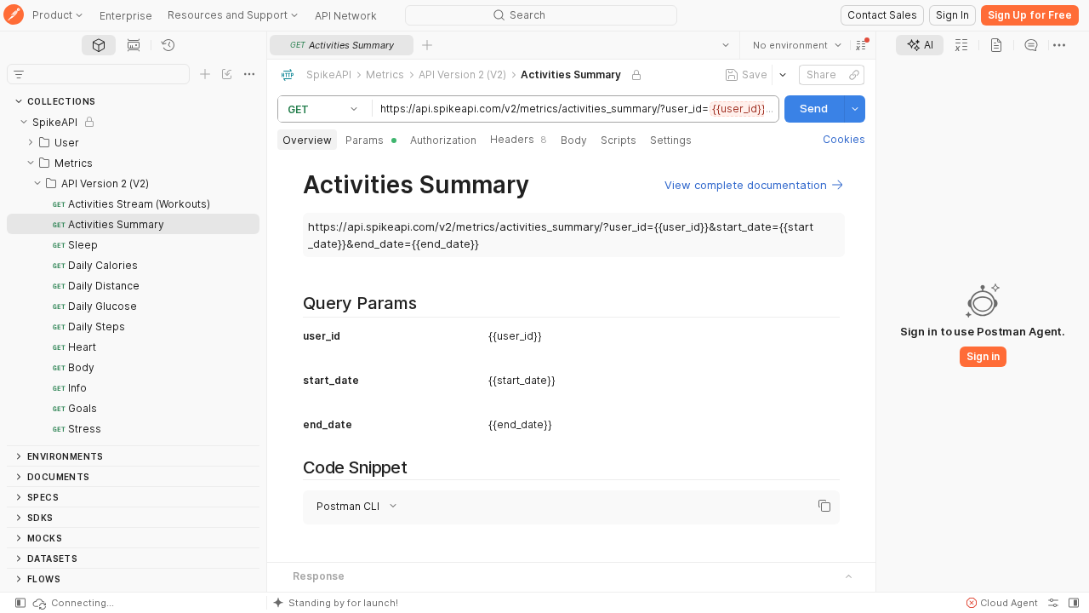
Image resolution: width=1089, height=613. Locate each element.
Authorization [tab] (443, 140)
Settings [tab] (671, 140)
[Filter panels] (19, 74)
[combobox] (797, 45)
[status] (72, 602)
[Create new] (205, 74)
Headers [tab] (518, 139)
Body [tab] (574, 140)
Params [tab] (364, 140)
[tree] (133, 278)
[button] (861, 45)
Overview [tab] (307, 140)
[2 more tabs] (1059, 45)
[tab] (99, 45)
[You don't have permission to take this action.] (427, 45)
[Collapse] (24, 122)
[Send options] (855, 109)
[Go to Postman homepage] (13, 15)
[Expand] (30, 142)
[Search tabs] (726, 45)
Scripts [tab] (618, 140)
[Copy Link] (854, 75)
